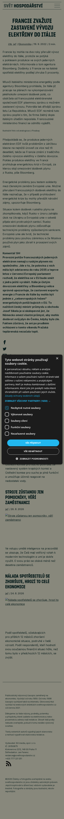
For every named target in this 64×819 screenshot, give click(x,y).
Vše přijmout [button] (33, 442)
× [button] (57, 358)
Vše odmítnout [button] (33, 451)
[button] (32, 400)
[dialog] (32, 409)
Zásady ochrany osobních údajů (22, 395)
